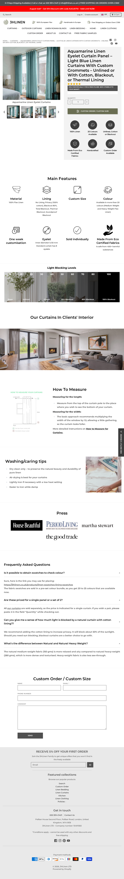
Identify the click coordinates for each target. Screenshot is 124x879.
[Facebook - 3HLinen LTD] (110, 40)
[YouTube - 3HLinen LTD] (116, 43)
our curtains (14, 608)
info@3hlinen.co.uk (69, 3)
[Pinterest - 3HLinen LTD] (111, 43)
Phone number (24, 693)
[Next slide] (58, 112)
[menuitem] (13, 112)
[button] (74, 84)
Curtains (14, 41)
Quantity (72, 98)
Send (30, 736)
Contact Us (69, 815)
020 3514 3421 (52, 3)
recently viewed (121, 444)
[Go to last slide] (5, 112)
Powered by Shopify (62, 869)
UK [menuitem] (105, 14)
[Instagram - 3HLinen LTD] (115, 40)
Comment (22, 704)
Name (20, 683)
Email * (66, 683)
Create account (91, 15)
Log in (80, 15)
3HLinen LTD (66, 866)
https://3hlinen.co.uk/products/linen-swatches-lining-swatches (38, 584)
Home (5, 41)
